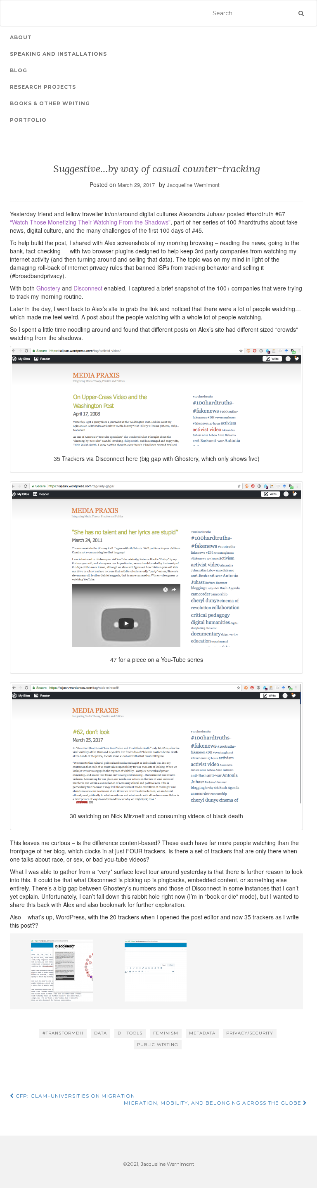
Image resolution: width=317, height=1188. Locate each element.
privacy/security (249, 1033)
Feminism (165, 1033)
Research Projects (43, 87)
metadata (202, 1033)
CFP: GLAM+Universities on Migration (74, 1096)
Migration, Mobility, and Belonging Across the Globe (213, 1103)
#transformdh (63, 1033)
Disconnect (87, 288)
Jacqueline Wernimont (193, 185)
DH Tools (130, 1033)
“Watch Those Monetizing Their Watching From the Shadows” (90, 222)
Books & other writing (50, 103)
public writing (157, 1044)
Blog (18, 70)
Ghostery (48, 288)
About (21, 37)
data (100, 1033)
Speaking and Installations (58, 54)
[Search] (301, 13)
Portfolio (28, 120)
